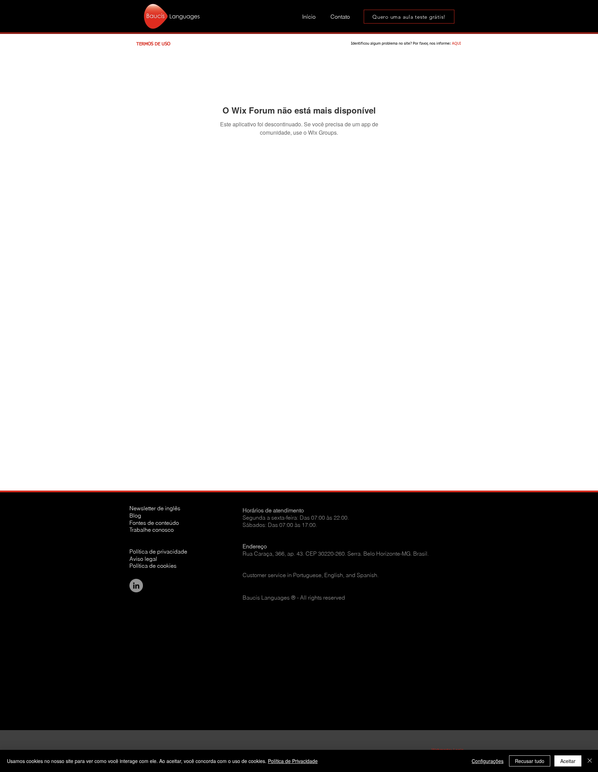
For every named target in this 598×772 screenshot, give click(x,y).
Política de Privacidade (293, 760)
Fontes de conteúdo (154, 522)
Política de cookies (152, 565)
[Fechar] (590, 760)
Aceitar (568, 760)
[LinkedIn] (136, 585)
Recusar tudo (529, 760)
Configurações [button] (488, 760)
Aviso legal (143, 558)
